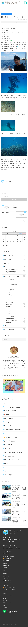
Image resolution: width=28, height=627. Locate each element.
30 (10, 243)
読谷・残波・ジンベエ (12, 290)
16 (10, 239)
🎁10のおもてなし (9, 414)
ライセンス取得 (7, 580)
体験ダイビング (15, 306)
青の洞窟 (9, 310)
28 (3, 243)
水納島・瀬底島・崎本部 (13, 284)
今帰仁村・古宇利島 (12, 286)
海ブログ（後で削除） (14, 329)
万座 (8, 287)
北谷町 (9, 292)
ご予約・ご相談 (8, 475)
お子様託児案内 (7, 560)
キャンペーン (14, 259)
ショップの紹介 (7, 551)
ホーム (6, 403)
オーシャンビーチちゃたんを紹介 (12, 407)
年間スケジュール (14, 256)
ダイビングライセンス (10, 441)
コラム (14, 266)
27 (24, 241)
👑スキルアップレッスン (10, 437)
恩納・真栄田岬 (11, 289)
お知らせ (14, 263)
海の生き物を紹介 (15, 318)
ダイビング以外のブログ (15, 320)
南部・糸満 (10, 295)
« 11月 (3, 245)
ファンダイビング (15, 279)
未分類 (14, 325)
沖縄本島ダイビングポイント (10, 590)
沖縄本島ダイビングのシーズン (12, 460)
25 (17, 241)
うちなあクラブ (8, 426)
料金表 (6, 463)
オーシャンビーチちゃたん (15, 532)
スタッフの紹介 (7, 554)
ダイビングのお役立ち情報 (15, 269)
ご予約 (4, 570)
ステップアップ (15, 304)
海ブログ (6, 471)
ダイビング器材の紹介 (15, 271)
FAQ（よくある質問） (8, 596)
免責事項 (5, 605)
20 (24, 239)
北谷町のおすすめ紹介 (15, 273)
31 (14, 243)
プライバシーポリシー (8, 603)
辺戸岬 (9, 281)
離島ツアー (10, 299)
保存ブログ (15, 322)
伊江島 (9, 282)
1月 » (7, 245)
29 (7, 243)
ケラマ (9, 297)
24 (14, 241)
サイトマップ (6, 607)
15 (7, 239)
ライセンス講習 (15, 303)
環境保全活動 (6, 565)
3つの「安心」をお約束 (10, 411)
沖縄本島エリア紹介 (9, 456)
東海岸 (9, 294)
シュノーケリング (11, 316)
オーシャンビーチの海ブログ (6, 14)
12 (20, 237)
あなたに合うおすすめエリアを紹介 (13, 452)
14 (3, 239)
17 (14, 239)
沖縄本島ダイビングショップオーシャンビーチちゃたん (12, 2)
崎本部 (9, 311)
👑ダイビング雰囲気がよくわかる (12, 429)
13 (24, 237)
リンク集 (5, 567)
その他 (9, 300)
